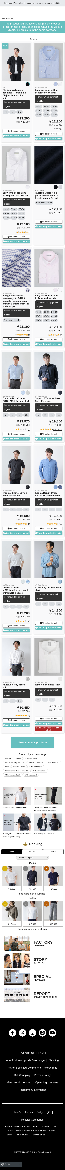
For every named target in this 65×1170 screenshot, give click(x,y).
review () (58, 129)
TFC (4, 87)
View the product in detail (17, 136)
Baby (40, 1112)
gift (48, 1112)
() (28, 232)
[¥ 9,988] (32, 920)
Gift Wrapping (22, 1075)
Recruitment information (33, 1089)
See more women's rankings (32, 929)
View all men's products (32, 742)
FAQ (41, 1052)
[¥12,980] (53, 920)
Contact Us (27, 1052)
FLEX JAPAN (39, 190)
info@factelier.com (41, 87)
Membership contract (19, 1082)
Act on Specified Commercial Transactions (32, 1067)
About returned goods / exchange (25, 1060)
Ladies (29, 1112)
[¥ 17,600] (32, 885)
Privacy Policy (42, 1075)
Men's (17, 1112)
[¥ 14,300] (53, 885)
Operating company (46, 1082)
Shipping (54, 1060)
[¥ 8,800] (11, 885)
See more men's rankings (32, 894)
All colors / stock (17, 131)
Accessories (7, 18)
